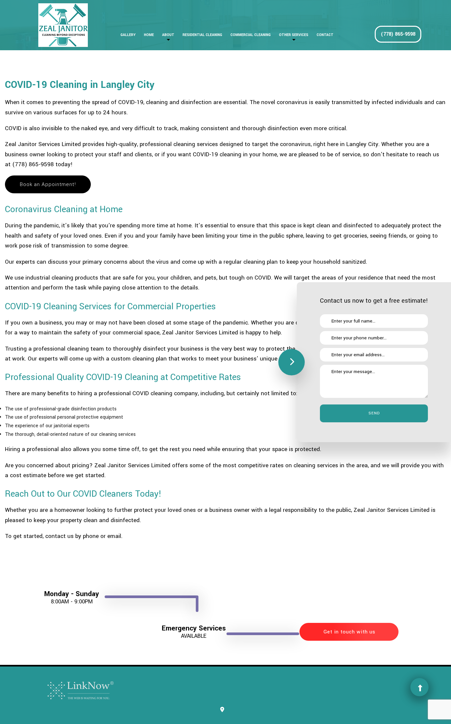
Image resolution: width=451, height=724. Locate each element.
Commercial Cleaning (250, 34)
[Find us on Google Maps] (222, 709)
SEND (374, 413)
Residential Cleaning (202, 34)
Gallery (128, 34)
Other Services (293, 34)
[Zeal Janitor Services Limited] (63, 24)
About (168, 34)
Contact (325, 34)
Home (149, 34)
